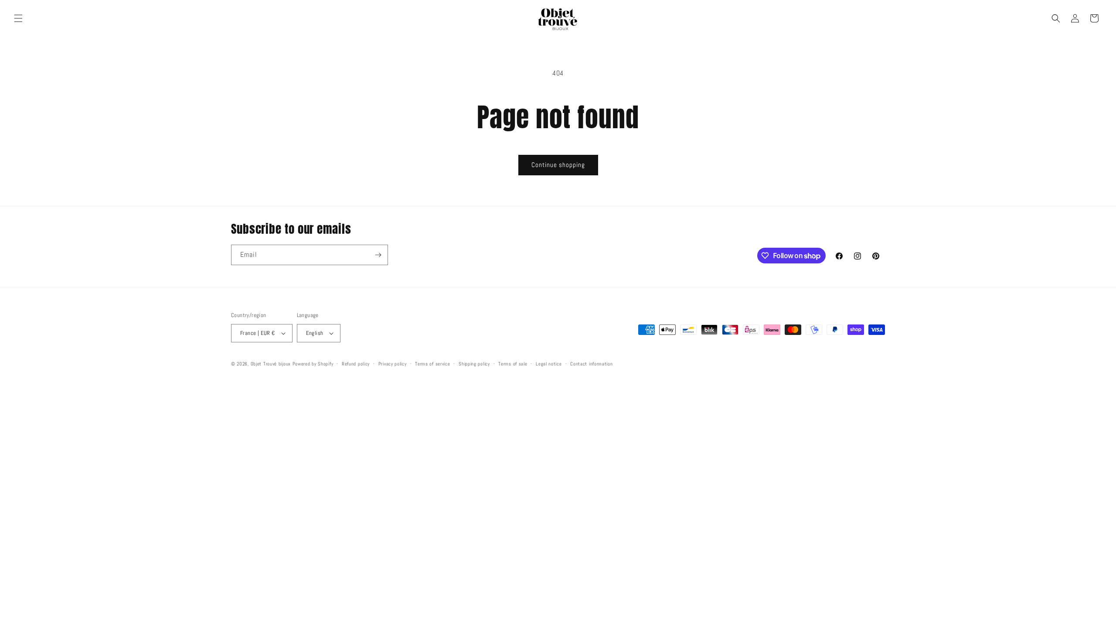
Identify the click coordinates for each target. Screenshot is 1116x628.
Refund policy (356, 364)
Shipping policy (474, 364)
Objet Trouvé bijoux (271, 364)
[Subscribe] (378, 255)
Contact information (591, 364)
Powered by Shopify (313, 364)
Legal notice (548, 364)
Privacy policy (392, 364)
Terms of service (432, 364)
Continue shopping (558, 164)
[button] (18, 18)
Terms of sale (512, 364)
